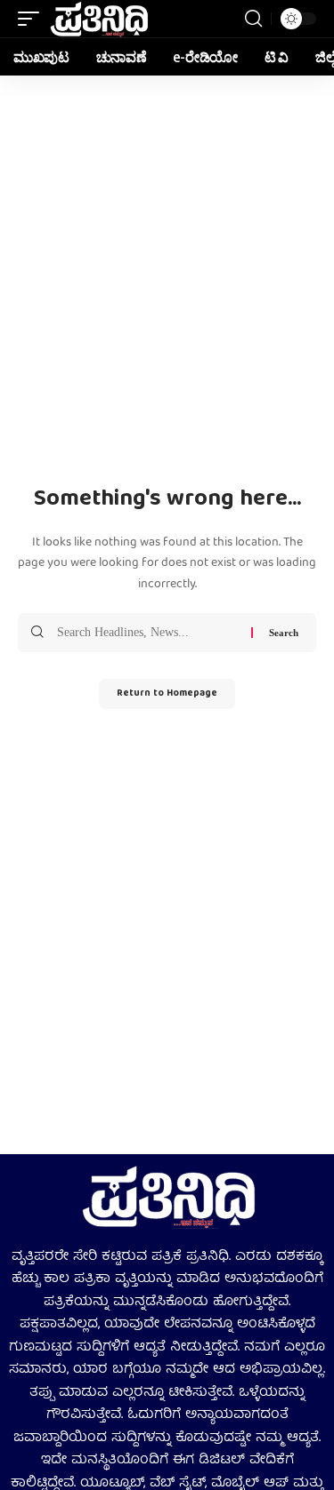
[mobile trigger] (33, 18)
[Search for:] (147, 632)
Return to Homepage (167, 693)
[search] (253, 18)
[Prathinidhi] (98, 18)
